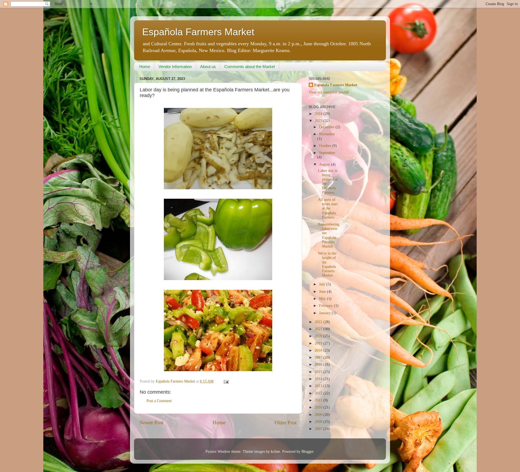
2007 (319, 429)
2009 (319, 415)
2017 (319, 357)
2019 (319, 343)
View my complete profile (329, 92)
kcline (275, 451)
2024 (319, 114)
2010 (319, 407)
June (323, 292)
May (323, 299)
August (325, 164)
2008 (319, 422)
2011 (319, 400)
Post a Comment (159, 401)
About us (208, 66)
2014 (319, 379)
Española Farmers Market (198, 31)
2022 (319, 322)
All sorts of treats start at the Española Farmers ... (328, 208)
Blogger (307, 451)
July (322, 284)
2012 (319, 393)
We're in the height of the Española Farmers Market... (327, 264)
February (326, 306)
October (325, 146)
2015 (319, 372)
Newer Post (151, 422)
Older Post (286, 422)
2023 (319, 121)
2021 (319, 329)
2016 (319, 364)
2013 (319, 386)
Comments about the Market (249, 66)
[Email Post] (226, 381)
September (327, 153)
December (327, 127)
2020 (319, 336)
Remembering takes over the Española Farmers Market (328, 235)
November (327, 134)
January (325, 313)
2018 (319, 350)
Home (144, 66)
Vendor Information (175, 66)
